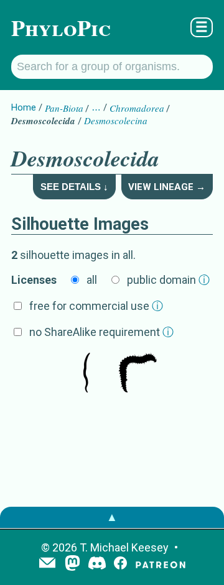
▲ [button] (112, 517)
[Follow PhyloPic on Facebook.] (120, 564)
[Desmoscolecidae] (137, 374)
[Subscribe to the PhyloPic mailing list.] (47, 564)
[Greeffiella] (86, 374)
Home (23, 107)
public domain (168, 279)
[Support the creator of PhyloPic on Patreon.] (160, 564)
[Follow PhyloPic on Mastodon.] (72, 564)
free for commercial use (96, 305)
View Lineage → (166, 187)
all (91, 279)
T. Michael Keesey (124, 547)
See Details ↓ (74, 186)
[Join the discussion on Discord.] (97, 564)
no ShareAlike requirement (101, 331)
